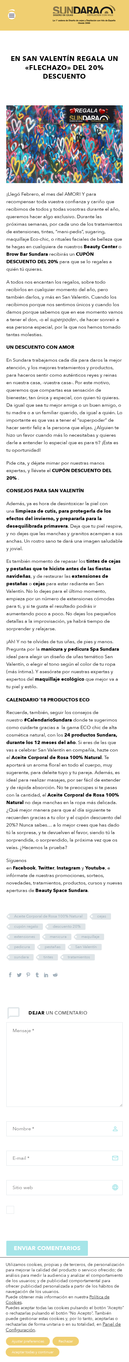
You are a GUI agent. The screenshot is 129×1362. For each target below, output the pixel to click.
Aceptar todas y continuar (32, 1352)
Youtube (95, 868)
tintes (48, 957)
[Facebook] (10, 974)
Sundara (38, 254)
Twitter (46, 868)
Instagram (68, 868)
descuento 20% (67, 926)
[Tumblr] (37, 974)
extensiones (24, 936)
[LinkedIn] (46, 974)
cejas (39, 583)
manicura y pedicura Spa (70, 649)
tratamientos (79, 957)
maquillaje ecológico (59, 679)
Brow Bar (17, 254)
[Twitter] (19, 974)
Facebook (24, 868)
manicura (58, 936)
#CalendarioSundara (48, 720)
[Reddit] (55, 974)
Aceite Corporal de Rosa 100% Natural (56, 757)
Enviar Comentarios (47, 1248)
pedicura (22, 947)
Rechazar (65, 1341)
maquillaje (90, 936)
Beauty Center (100, 246)
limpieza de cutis (36, 511)
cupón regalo (26, 926)
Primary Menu (11, 15)
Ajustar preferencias (28, 1341)
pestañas (53, 947)
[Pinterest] (28, 974)
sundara (21, 957)
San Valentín (86, 947)
